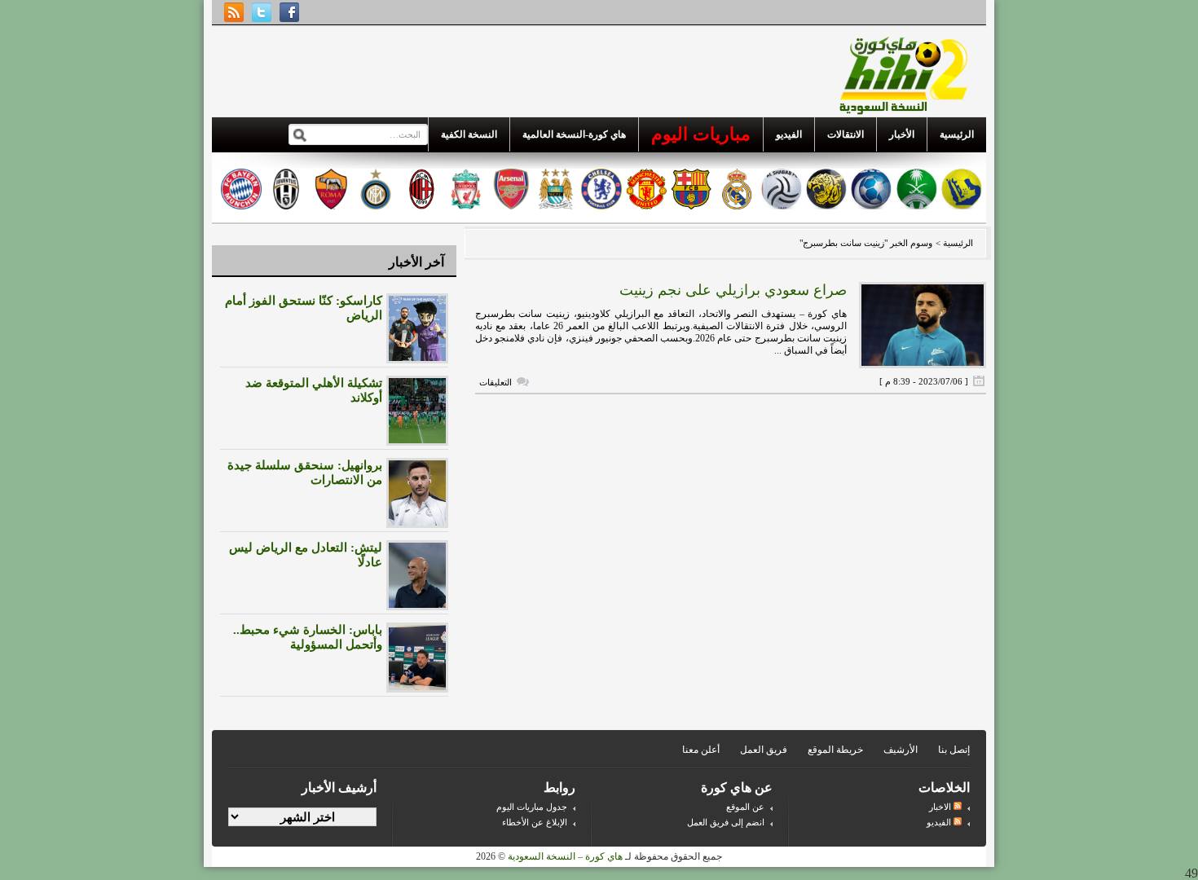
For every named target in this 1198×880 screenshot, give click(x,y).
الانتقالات (845, 134)
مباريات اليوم (701, 134)
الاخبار (941, 807)
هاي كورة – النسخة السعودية (565, 856)
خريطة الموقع (835, 749)
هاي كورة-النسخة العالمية (574, 134)
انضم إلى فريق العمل (725, 822)
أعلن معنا (701, 749)
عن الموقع (745, 807)
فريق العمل (763, 749)
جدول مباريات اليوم (531, 807)
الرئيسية (957, 134)
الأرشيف (900, 749)
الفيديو (789, 134)
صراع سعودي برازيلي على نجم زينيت (733, 290)
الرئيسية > (953, 243)
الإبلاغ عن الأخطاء (534, 822)
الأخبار (901, 134)
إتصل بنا (954, 749)
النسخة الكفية (469, 134)
